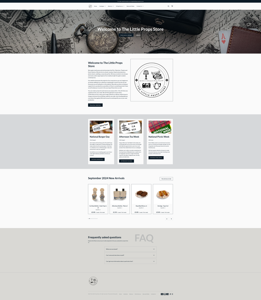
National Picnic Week (156, 157)
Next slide (171, 218)
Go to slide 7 (94, 218)
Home (95, 6)
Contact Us (139, 6)
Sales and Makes (130, 6)
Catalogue (101, 6)
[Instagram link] (172, 294)
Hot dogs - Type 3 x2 (163, 206)
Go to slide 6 (93, 218)
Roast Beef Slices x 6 (141, 206)
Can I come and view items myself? (115, 255)
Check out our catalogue (126, 35)
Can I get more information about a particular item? (119, 261)
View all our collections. (95, 105)
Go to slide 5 (92, 218)
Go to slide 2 (89, 218)
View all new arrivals (166, 178)
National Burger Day (97, 159)
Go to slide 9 (97, 218)
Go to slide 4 (91, 218)
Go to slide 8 (96, 218)
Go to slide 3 (90, 218)
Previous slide (167, 218)
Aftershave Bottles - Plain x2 (119, 206)
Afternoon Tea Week (126, 161)
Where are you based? (112, 249)
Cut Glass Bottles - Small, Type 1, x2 (98, 206)
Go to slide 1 (88, 218)
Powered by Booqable (112, 294)
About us (110, 6)
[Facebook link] (170, 294)
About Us (138, 35)
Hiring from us (119, 6)
